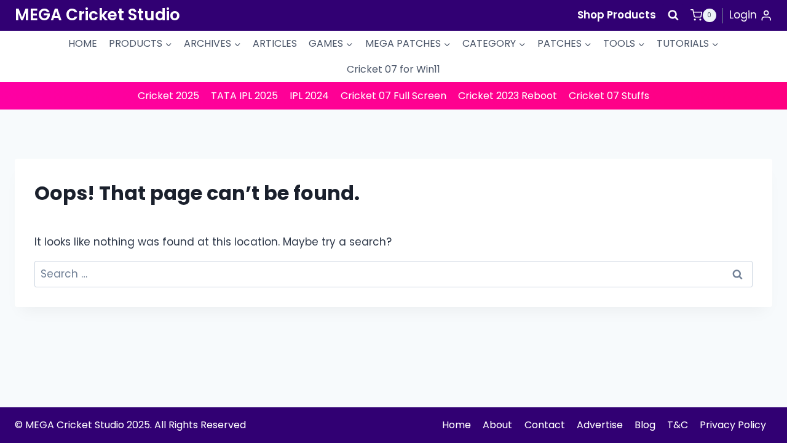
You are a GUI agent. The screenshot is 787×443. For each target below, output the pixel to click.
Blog (645, 425)
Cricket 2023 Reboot (507, 96)
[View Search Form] (673, 15)
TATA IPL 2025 (244, 96)
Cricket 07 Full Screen (393, 96)
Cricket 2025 (168, 96)
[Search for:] (393, 273)
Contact (544, 425)
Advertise (600, 425)
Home (456, 425)
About (497, 425)
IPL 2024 (309, 96)
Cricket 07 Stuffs (609, 96)
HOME (82, 43)
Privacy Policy (733, 425)
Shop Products (616, 14)
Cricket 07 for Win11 (393, 69)
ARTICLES (275, 43)
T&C (677, 425)
